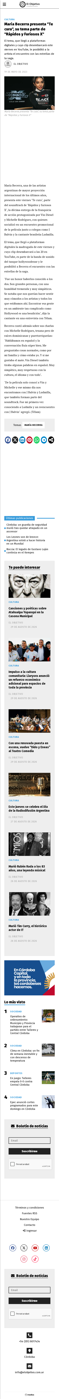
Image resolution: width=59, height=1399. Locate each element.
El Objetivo (21, 64)
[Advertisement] (29, 149)
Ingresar (31, 1230)
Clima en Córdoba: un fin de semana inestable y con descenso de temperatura (25, 1055)
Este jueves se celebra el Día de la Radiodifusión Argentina (29, 809)
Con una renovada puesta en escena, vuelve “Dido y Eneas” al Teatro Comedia (29, 747)
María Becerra (33, 425)
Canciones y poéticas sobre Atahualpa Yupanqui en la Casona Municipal (27, 612)
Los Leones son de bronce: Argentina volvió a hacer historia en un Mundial (25, 540)
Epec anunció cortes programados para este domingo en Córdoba (24, 1106)
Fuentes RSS (29, 1213)
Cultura (9, 19)
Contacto (29, 1225)
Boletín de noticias (32, 1126)
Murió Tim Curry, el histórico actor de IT (28, 928)
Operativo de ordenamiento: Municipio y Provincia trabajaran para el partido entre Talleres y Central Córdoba (24, 1025)
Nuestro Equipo (29, 1219)
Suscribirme (29, 1151)
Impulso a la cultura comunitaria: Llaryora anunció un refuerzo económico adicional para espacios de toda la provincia (29, 679)
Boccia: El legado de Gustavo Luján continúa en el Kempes (27, 551)
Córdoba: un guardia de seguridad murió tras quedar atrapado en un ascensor (26, 528)
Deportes (16, 1073)
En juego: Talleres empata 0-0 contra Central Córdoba (21, 1081)
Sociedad (16, 1011)
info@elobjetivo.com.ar (29, 1372)
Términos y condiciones (29, 1207)
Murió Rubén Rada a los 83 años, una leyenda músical (27, 868)
